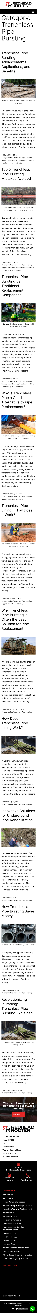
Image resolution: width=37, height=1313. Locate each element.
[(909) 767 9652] (32, 1309)
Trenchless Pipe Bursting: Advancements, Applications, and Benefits (15, 62)
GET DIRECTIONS (10, 1265)
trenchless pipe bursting (17, 160)
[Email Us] (18, 1164)
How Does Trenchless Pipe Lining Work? (14, 723)
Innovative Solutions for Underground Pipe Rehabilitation (18, 815)
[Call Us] (28, 1175)
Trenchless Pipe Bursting (22, 158)
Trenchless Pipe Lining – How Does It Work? (16, 510)
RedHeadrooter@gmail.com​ (18, 1170)
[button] (33, 11)
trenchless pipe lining (15, 499)
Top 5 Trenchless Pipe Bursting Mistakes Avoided (16, 174)
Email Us (18, 1167)
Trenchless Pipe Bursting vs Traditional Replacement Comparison (14, 286)
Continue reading (27, 147)
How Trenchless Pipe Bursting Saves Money (18, 911)
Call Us (28, 1178)
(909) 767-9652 (9, 1153)
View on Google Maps (11, 1150)
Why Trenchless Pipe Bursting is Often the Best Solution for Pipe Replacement (15, 619)
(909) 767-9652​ (28, 1180)
